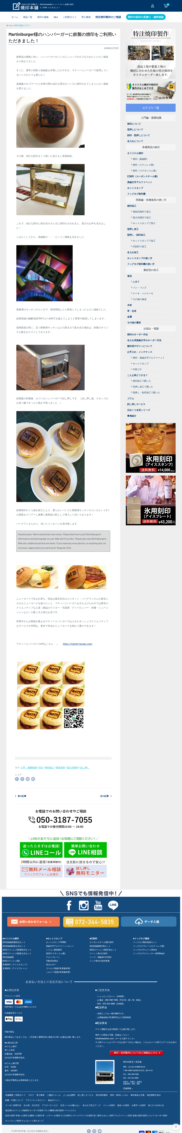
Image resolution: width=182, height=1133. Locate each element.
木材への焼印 (22, 1115)
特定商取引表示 (154, 1095)
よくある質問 (69, 1095)
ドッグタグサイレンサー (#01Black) (148, 953)
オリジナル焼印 (135, 153)
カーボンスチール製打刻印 (101, 942)
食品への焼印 (123, 1105)
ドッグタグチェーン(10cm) (145, 949)
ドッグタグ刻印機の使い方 (141, 264)
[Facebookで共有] (17, 779)
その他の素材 (134, 322)
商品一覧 (27, 17)
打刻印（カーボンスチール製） (143, 176)
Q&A (56, 17)
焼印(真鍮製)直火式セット (14, 946)
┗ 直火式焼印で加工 (140, 217)
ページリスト (70, 1110)
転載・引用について (14, 1100)
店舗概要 (9, 1095)
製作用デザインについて (139, 346)
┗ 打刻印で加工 (138, 246)
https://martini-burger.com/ (77, 643)
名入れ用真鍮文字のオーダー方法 (144, 340)
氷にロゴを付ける (156, 1105)
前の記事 (22, 796)
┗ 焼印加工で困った (140, 380)
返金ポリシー (54, 1100)
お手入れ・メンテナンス (139, 351)
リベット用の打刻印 (98, 953)
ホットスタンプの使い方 (139, 258)
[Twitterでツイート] (28, 779)
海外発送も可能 (137, 1095)
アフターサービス (50, 1105)
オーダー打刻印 (37, 1110)
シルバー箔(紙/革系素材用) (58, 972)
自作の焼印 (10, 1115)
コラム (130, 398)
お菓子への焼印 (139, 1105)
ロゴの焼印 (66, 1115)
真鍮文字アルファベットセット (60, 946)
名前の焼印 (137, 1115)
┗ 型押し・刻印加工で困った (145, 392)
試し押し (84, 767)
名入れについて (135, 141)
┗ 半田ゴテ (136, 369)
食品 (129, 275)
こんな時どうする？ (137, 375)
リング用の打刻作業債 (99, 961)
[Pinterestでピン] (22, 779)
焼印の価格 (43, 17)
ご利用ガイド (69, 17)
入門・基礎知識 (29, 767)
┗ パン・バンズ (138, 287)
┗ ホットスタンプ (139, 363)
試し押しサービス (136, 404)
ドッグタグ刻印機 (136, 193)
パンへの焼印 (109, 1105)
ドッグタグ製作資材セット (145, 942)
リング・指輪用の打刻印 (100, 957)
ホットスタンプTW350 (56, 942)
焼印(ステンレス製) (11, 961)
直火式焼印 (72, 767)
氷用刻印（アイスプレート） (15, 968)
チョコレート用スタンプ (33, 1121)
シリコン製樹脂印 (54, 949)
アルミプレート (53, 957)
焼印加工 (49, 767)
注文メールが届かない (70, 1105)
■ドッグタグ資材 (141, 938)
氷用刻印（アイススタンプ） (15, 964)
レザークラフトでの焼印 (82, 1115)
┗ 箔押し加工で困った (141, 386)
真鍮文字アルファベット (139, 182)
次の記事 (104, 796)
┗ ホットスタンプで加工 (143, 223)
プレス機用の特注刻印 (54, 1110)
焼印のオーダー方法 (137, 334)
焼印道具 (60, 767)
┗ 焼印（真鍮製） (139, 159)
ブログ (31, 1095)
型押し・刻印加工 (136, 234)
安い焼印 (97, 1115)
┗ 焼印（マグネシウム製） (144, 170)
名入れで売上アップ (92, 1105)
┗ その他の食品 (138, 299)
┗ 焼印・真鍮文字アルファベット (147, 357)
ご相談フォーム (54, 1095)
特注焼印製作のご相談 (108, 16)
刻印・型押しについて (138, 135)
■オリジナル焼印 (11, 938)
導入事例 (86, 17)
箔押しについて (135, 129)
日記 (41, 767)
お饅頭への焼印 (35, 1115)
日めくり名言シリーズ (138, 410)
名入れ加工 (133, 252)
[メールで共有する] (33, 779)
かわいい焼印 (108, 1115)
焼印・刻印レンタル (119, 1095)
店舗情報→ (128, 1088)
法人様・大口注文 (32, 1105)
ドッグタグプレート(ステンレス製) (148, 946)
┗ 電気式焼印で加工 (140, 211)
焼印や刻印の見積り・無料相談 (146, 16)
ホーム (14, 17)
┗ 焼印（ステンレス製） (143, 164)
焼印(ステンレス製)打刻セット (103, 949)
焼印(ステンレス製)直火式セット (17, 953)
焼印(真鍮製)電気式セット (14, 942)
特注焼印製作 (102, 1095)
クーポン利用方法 (13, 1105)
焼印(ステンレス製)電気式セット (17, 949)
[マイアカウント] (152, 5)
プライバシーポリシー (36, 1100)
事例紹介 (131, 415)
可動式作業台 (52, 961)
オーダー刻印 (161, 1115)
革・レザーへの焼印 (51, 1115)
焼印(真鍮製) (8, 957)
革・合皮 (131, 310)
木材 (129, 305)
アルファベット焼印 (123, 1115)
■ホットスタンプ (54, 938)
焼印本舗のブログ (22, 25)
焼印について (134, 123)
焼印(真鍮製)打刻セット (100, 946)
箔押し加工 (133, 229)
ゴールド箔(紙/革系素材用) (58, 968)
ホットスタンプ (135, 188)
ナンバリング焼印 (13, 1121)
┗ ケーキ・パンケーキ (141, 293)
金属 (129, 316)
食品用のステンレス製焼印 (17, 1110)
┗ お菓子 (135, 281)
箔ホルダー (51, 964)
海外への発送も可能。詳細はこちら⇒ (112, 1035)
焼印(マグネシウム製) (55, 953)
